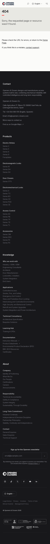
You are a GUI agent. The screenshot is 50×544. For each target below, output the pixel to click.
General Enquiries (9, 432)
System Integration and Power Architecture (19, 310)
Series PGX (7, 202)
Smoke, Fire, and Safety (12, 293)
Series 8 (6, 152)
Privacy (15, 501)
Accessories (8, 231)
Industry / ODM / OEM (11, 265)
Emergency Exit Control (12, 296)
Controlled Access (10, 291)
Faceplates (7, 157)
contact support (32, 47)
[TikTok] (11, 481)
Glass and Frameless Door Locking (16, 299)
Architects (6, 270)
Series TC (6, 193)
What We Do (7, 376)
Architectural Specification (13, 319)
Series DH (6, 169)
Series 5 (6, 149)
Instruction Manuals (10, 341)
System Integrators (10, 278)
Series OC (7, 199)
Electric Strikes (9, 143)
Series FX (6, 240)
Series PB (6, 217)
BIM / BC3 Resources (11, 349)
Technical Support (10, 438)
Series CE (6, 205)
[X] (17, 481)
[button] (37, 3)
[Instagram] (5, 481)
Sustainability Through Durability (15, 405)
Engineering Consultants (12, 267)
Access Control (9, 211)
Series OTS (7, 181)
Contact (7, 84)
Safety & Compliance (11, 400)
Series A (6, 191)
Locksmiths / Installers (11, 276)
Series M (6, 167)
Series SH (6, 172)
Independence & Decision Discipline (17, 417)
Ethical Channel (8, 504)
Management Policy (22, 504)
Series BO (6, 196)
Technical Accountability (12, 397)
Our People (7, 379)
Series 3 (6, 146)
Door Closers (8, 178)
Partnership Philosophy (11, 420)
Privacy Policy (33, 463)
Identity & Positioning (11, 374)
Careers (6, 385)
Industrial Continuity (10, 415)
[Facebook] (24, 481)
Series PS (6, 243)
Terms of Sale (33, 501)
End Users (7, 281)
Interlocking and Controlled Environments (18, 302)
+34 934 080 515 (12, 112)
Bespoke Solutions (10, 322)
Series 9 (6, 154)
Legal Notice (7, 501)
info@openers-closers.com (17, 116)
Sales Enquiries (8, 435)
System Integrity (9, 403)
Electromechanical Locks (13, 187)
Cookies (23, 501)
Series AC (6, 214)
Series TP (6, 220)
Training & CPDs (9, 331)
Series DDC (7, 237)
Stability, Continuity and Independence (17, 423)
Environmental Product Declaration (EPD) (18, 346)
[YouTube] (30, 481)
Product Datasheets (10, 344)
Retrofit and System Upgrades (14, 307)
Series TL (6, 225)
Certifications (8, 382)
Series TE (6, 222)
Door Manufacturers (10, 273)
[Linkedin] (36, 481)
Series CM (7, 234)
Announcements (9, 388)
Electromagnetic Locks (12, 163)
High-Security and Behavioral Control (17, 304)
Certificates (7, 352)
